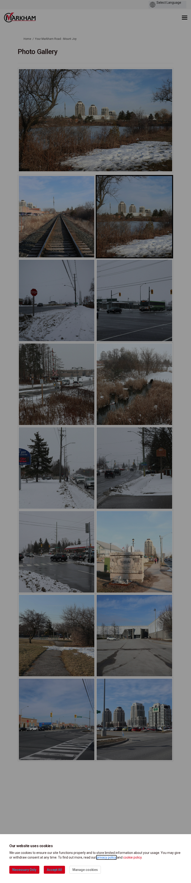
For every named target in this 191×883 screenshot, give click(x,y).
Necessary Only (24, 870)
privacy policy (106, 857)
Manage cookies (85, 870)
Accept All (54, 870)
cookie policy (132, 857)
